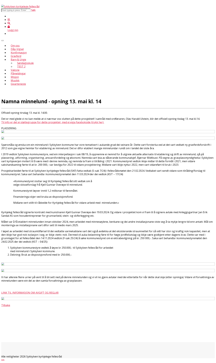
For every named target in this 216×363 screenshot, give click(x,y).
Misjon (15, 77)
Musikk (15, 80)
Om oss (15, 45)
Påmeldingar (18, 73)
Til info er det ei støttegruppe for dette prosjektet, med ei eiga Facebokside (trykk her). (52, 122)
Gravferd (16, 56)
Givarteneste (18, 84)
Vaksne (15, 70)
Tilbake (5, 305)
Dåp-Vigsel (17, 49)
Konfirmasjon (19, 52)
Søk (33, 10)
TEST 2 (21, 66)
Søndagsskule (25, 63)
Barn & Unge (18, 59)
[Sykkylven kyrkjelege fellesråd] (20, 6)
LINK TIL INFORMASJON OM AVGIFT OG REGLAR (30, 292)
